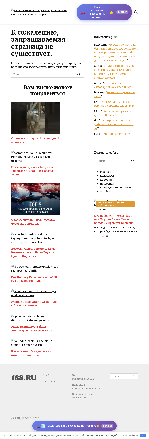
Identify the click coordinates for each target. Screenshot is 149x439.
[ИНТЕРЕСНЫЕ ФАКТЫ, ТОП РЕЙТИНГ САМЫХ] (116, 209)
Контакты (107, 175)
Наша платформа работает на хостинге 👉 (74, 425)
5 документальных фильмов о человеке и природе (33, 221)
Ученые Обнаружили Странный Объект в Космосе (34, 303)
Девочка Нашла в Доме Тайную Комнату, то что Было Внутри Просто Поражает (33, 252)
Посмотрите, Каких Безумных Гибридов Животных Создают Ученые (33, 171)
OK (142, 435)
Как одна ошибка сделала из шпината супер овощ (31, 353)
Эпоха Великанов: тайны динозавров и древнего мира (31, 328)
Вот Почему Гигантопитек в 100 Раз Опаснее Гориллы (34, 278)
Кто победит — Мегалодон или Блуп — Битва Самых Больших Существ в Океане (113, 219)
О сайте (105, 191)
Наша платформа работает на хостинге (103, 12)
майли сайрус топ (116, 133)
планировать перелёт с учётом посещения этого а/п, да (114, 124)
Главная (105, 171)
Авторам (106, 179)
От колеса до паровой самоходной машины (35, 140)
